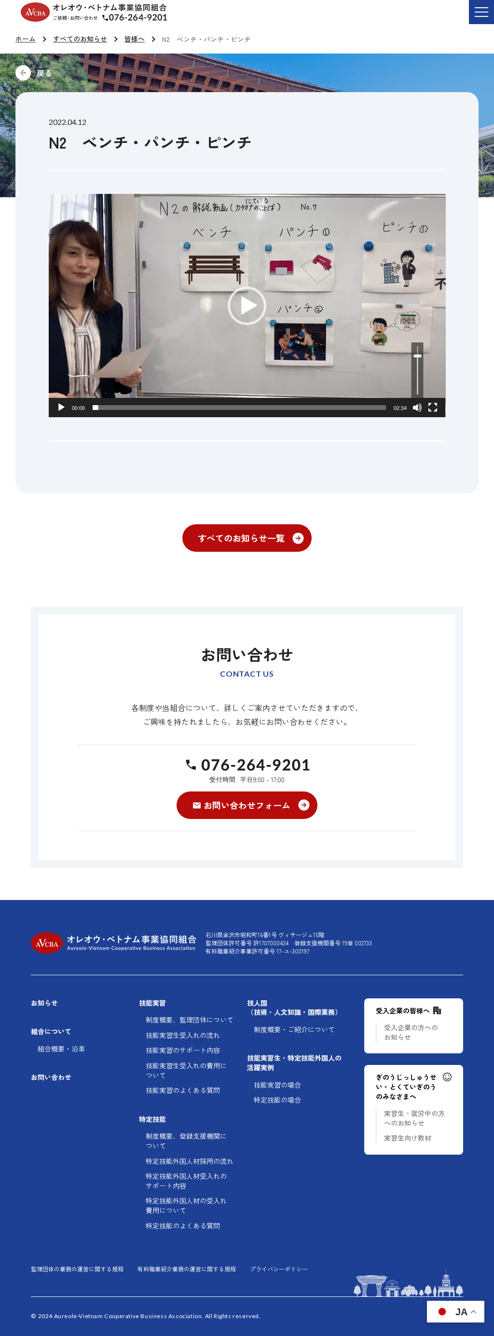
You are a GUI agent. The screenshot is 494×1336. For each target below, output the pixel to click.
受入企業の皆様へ (403, 1010)
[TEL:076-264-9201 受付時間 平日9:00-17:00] (247, 770)
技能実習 (152, 1003)
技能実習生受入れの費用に (186, 1070)
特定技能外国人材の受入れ (186, 1205)
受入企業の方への (411, 1032)
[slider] (239, 407)
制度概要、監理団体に (189, 1019)
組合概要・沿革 (61, 1048)
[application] (247, 305)
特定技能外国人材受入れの (186, 1181)
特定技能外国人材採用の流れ (189, 1161)
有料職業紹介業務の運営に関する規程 (186, 1269)
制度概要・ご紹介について (294, 1029)
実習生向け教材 (407, 1138)
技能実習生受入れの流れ (183, 1035)
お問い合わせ (51, 1077)
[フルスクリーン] (433, 407)
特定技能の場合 (277, 1099)
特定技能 (152, 1119)
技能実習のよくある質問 (183, 1090)
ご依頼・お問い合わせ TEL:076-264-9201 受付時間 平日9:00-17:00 (142, 19)
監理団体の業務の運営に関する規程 (77, 1269)
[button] (247, 305)
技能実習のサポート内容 (183, 1050)
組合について (51, 1031)
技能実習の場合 (277, 1085)
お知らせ (44, 1003)
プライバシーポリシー (279, 1269)
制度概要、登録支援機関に (186, 1141)
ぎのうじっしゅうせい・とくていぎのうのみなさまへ (406, 1087)
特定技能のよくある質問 (183, 1225)
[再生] (61, 407)
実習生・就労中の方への (414, 1118)
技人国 (294, 1007)
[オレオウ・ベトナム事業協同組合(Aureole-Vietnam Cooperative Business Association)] (94, 12)
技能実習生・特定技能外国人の (294, 1062)
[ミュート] (417, 407)
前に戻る (109, 73)
